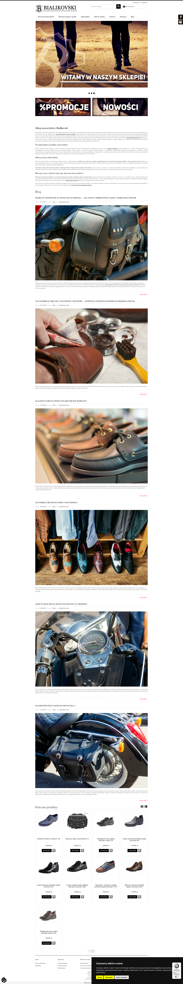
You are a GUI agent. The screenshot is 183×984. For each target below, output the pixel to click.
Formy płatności (84, 963)
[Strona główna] (56, 8)
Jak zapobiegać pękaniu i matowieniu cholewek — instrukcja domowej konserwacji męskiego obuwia (85, 301)
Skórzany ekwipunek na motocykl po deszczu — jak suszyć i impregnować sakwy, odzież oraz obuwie (85, 198)
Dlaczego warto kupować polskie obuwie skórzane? (61, 401)
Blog (54, 202)
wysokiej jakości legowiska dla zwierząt (81, 185)
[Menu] (180, 964)
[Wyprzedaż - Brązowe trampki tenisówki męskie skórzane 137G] (106, 870)
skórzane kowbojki (112, 148)
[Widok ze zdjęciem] (142, 806)
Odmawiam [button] (109, 977)
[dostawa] (91, 58)
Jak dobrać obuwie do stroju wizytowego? (56, 502)
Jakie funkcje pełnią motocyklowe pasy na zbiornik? (61, 604)
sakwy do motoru (71, 134)
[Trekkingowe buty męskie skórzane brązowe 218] (49, 917)
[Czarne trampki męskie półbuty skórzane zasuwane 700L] (77, 870)
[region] (91, 58)
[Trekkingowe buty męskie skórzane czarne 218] (106, 824)
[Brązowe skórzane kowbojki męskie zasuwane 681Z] (134, 870)
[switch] (177, 977)
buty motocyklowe (61, 134)
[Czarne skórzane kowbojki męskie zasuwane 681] (134, 824)
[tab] (89, 93)
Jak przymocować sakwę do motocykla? (55, 705)
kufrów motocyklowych (72, 180)
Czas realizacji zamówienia (87, 968)
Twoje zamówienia (62, 963)
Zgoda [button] (100, 977)
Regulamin (38, 965)
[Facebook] (180, 17)
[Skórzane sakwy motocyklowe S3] (77, 824)
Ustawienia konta (62, 965)
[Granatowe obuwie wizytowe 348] (49, 824)
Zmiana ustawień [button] (121, 977)
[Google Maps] (180, 22)
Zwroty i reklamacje (40, 963)
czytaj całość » (144, 294)
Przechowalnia (61, 968)
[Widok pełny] (146, 806)
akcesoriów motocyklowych (133, 137)
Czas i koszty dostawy (86, 965)
